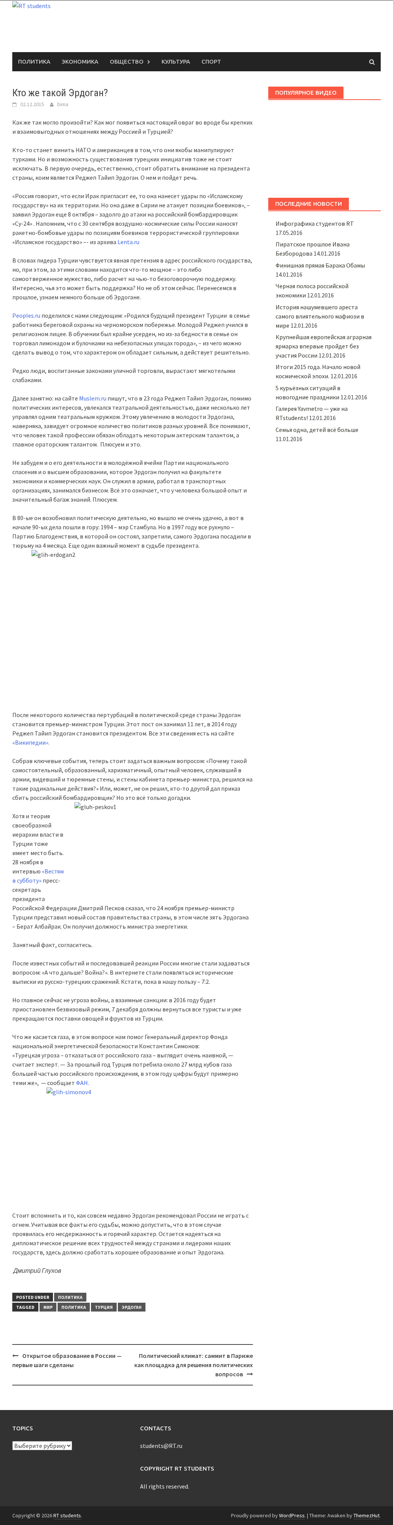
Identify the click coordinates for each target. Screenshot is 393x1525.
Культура (176, 61)
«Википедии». (31, 742)
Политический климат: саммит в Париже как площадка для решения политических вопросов (193, 1365)
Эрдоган (132, 1307)
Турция (104, 1307)
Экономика (80, 61)
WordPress (292, 1515)
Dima (62, 104)
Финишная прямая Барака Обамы (320, 265)
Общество (127, 61)
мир (48, 1307)
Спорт (211, 61)
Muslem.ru (92, 398)
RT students (67, 1515)
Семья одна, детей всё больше (317, 429)
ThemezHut (366, 1515)
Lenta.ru (128, 242)
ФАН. (82, 1083)
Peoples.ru (26, 315)
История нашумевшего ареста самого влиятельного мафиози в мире (320, 316)
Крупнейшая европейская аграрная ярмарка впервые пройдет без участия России (324, 346)
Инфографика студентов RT (315, 223)
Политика (34, 61)
